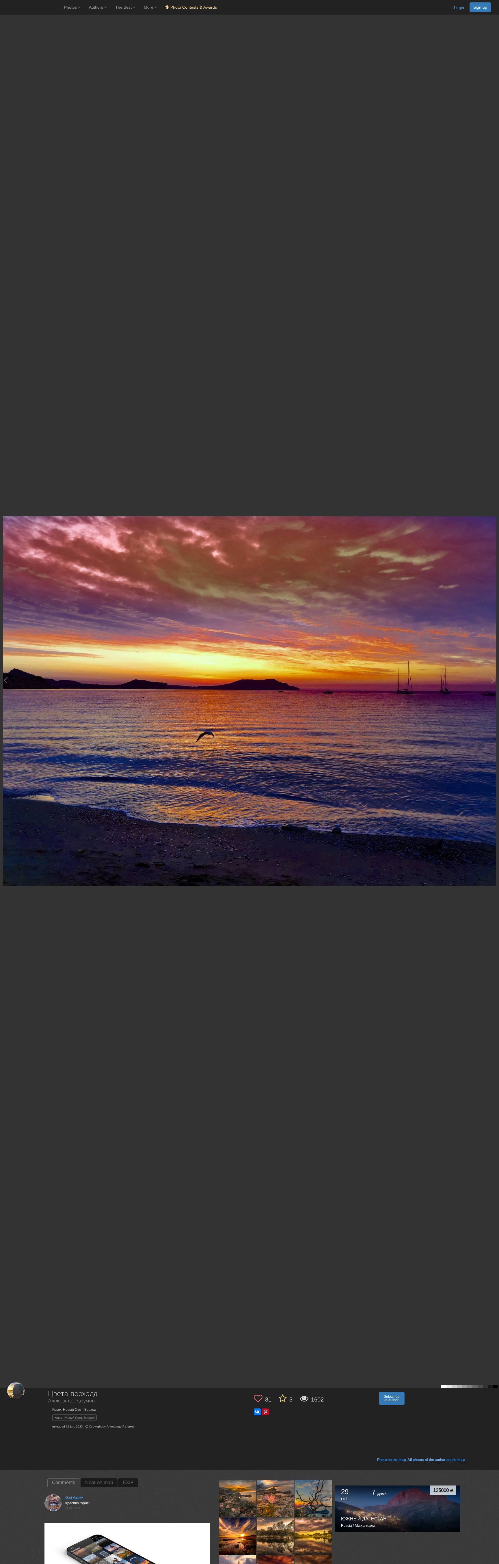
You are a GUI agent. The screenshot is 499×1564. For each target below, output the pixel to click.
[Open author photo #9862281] (237, 1536)
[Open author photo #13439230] (237, 1498)
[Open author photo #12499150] (275, 1498)
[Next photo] (493, 680)
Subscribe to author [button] (392, 1398)
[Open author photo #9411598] (313, 1536)
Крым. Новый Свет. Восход (74, 1417)
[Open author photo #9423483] (275, 1536)
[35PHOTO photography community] (31, 7)
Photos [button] (71, 7)
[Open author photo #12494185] (313, 1498)
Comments (63, 1482)
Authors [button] (96, 7)
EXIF (128, 1482)
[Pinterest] (265, 1411)
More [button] (149, 7)
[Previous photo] (5, 680)
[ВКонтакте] (257, 1411)
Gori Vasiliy (74, 1498)
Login (459, 7)
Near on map (99, 1482)
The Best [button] (124, 7)
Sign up (480, 7)
